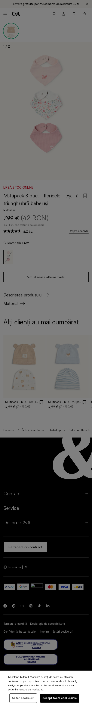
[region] (46, 688)
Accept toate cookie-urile (60, 698)
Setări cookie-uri (23, 698)
